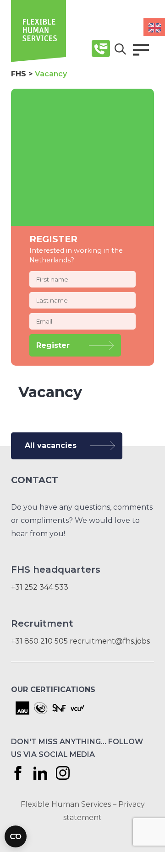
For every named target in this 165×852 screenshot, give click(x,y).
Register (53, 345)
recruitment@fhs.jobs (110, 641)
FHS (18, 73)
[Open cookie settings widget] (16, 836)
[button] (141, 49)
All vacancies (51, 445)
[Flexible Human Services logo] (38, 59)
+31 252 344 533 (39, 587)
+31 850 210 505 (39, 641)
